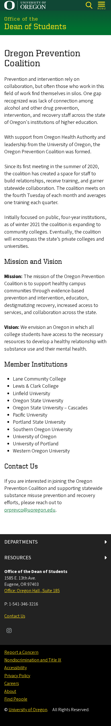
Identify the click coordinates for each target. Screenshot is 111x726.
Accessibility (15, 668)
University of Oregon (28, 710)
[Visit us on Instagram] (9, 631)
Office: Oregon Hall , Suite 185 (32, 591)
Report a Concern (21, 652)
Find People (15, 699)
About (10, 691)
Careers (11, 683)
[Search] (88, 5)
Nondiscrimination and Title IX (32, 660)
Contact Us (14, 616)
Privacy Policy (17, 676)
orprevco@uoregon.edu (30, 510)
